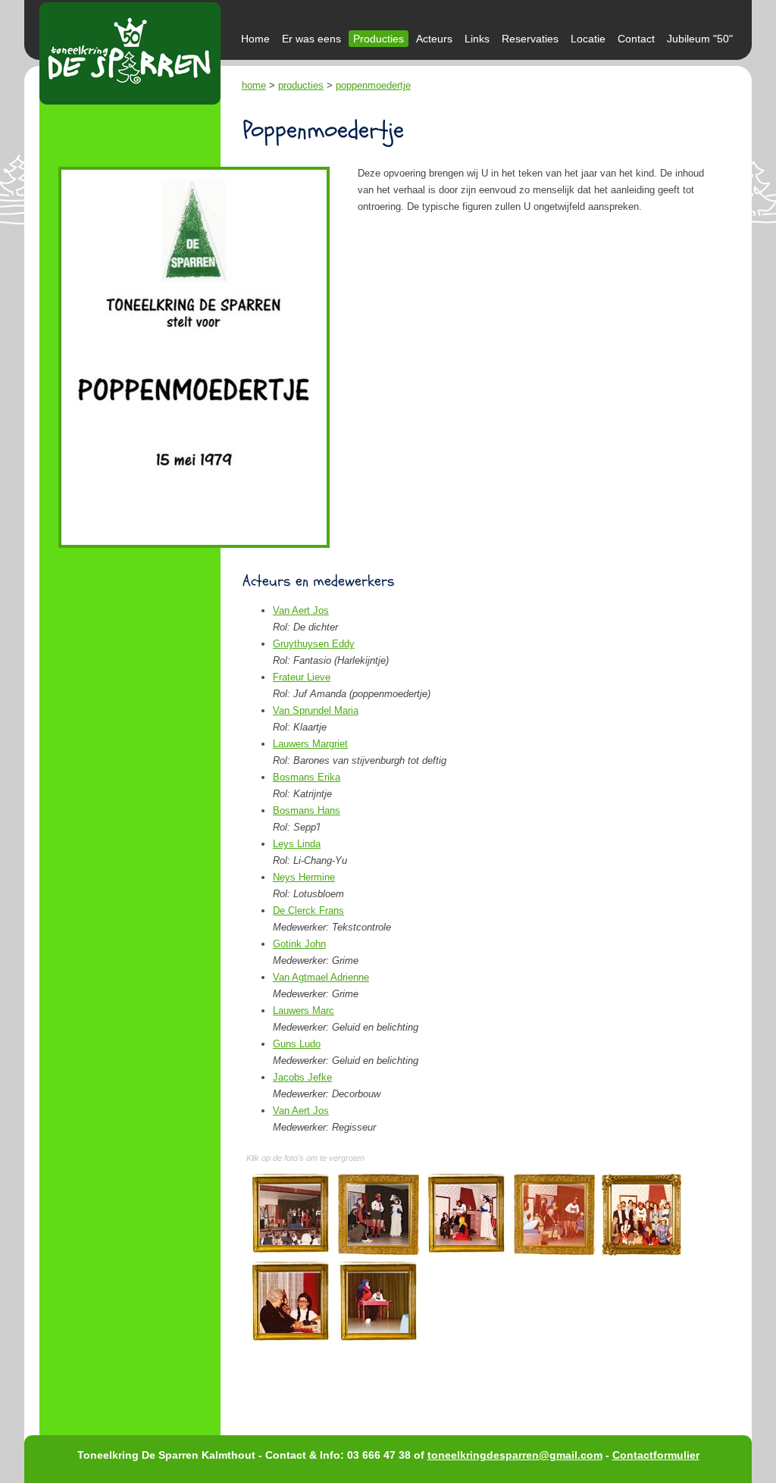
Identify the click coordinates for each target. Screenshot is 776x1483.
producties (301, 85)
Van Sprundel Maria (315, 710)
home (254, 85)
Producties (378, 39)
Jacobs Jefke (302, 1077)
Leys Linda (297, 843)
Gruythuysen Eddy (314, 643)
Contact (636, 39)
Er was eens (311, 39)
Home (255, 39)
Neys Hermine (304, 877)
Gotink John (299, 944)
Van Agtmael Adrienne (321, 977)
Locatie (588, 39)
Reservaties (530, 39)
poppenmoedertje (373, 85)
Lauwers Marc (303, 1010)
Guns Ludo (297, 1044)
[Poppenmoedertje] (290, 1215)
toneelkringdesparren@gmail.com (514, 1455)
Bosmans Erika (306, 777)
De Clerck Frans (308, 910)
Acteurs (434, 39)
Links (477, 39)
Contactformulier (655, 1455)
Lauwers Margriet (310, 743)
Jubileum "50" (700, 39)
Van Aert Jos (301, 610)
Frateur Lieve (301, 677)
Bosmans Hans (306, 810)
